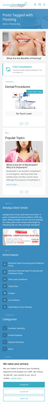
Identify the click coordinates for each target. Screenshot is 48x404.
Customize (24, 391)
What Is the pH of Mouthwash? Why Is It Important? (22, 166)
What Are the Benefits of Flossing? (24, 58)
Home (5, 24)
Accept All (24, 384)
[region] (24, 382)
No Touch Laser (24, 113)
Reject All (24, 398)
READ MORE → (12, 184)
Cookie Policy (16, 378)
